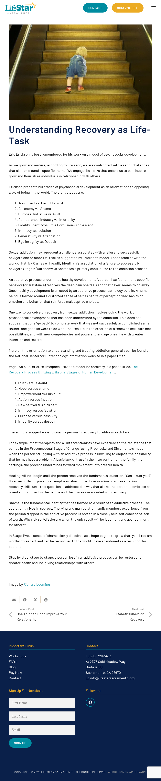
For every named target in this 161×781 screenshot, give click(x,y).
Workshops (17, 656)
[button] (154, 8)
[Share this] (24, 599)
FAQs (12, 661)
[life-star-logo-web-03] (21, 8)
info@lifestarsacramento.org (112, 678)
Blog (12, 667)
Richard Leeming (37, 584)
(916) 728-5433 (100, 656)
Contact (15, 678)
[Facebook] (90, 702)
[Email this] (14, 599)
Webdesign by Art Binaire (127, 772)
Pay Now (15, 672)
